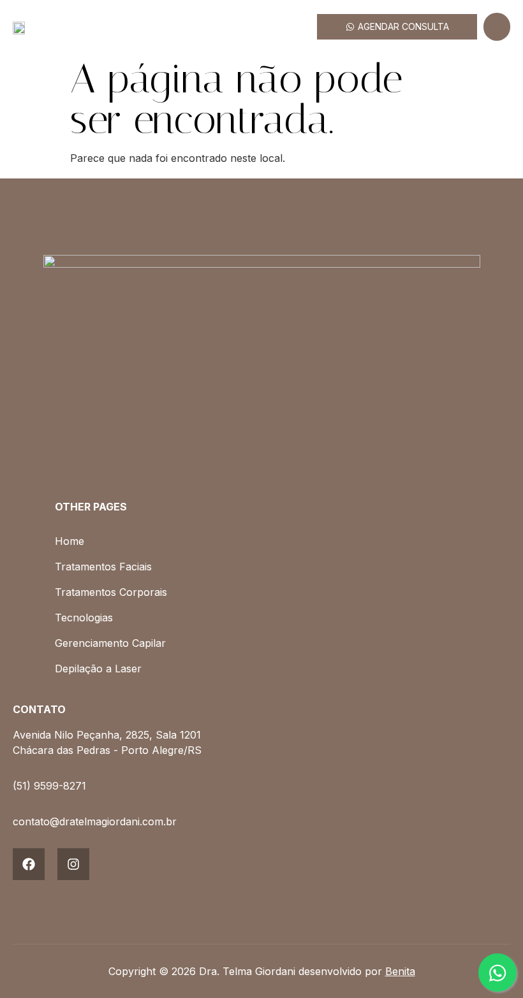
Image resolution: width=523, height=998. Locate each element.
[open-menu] (496, 27)
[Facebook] (29, 864)
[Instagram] (73, 864)
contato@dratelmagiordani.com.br (95, 821)
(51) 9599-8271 (49, 785)
